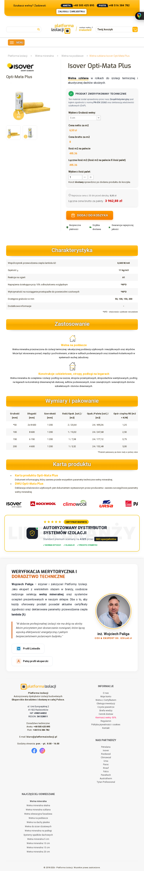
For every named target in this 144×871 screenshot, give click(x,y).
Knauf (106, 768)
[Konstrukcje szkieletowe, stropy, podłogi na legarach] (73, 366)
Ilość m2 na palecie (79, 148)
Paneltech (106, 775)
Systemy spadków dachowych (38, 835)
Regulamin (106, 721)
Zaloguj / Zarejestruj (71, 11)
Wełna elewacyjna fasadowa (38, 814)
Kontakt (106, 728)
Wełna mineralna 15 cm (38, 847)
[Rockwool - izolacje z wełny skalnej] (39, 503)
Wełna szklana (78, 78)
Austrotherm (106, 778)
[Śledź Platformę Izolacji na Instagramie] (42, 750)
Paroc (106, 764)
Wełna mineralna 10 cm (38, 843)
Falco (106, 771)
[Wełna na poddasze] (73, 337)
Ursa (106, 761)
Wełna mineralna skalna (38, 805)
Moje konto (105, 696)
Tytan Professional (106, 782)
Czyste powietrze (105, 707)
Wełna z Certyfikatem (106, 700)
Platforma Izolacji (17, 55)
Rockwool (106, 754)
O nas (106, 693)
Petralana (105, 747)
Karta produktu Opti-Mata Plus (36, 475)
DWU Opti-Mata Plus (29, 484)
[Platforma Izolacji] (72, 29)
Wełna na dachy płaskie (38, 822)
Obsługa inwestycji (106, 703)
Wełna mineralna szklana (38, 809)
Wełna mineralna (44, 55)
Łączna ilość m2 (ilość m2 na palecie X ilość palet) (97, 160)
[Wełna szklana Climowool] (70, 503)
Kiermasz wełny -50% (106, 717)
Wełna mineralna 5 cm (38, 839)
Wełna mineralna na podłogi (38, 830)
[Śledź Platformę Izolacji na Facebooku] (34, 750)
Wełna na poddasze (72, 55)
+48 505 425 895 (83, 5)
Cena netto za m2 (78, 125)
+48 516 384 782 (119, 5)
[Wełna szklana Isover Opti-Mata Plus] (13, 133)
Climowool (106, 757)
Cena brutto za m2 (79, 137)
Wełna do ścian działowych (38, 826)
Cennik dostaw (106, 714)
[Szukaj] (39, 29)
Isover (106, 750)
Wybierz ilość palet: (79, 171)
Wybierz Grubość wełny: (82, 112)
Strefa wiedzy (105, 710)
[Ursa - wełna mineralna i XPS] (102, 503)
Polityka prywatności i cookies (105, 724)
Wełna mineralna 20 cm (38, 852)
